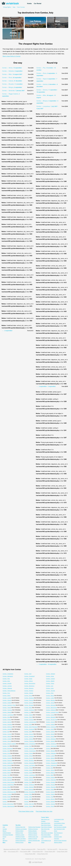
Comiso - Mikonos (50, 772)
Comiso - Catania (7, 702)
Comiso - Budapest (29, 698)
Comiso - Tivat (49, 796)
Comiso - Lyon (49, 686)
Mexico (4, 831)
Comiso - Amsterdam (8, 673)
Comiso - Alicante (7, 700)
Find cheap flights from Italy (44, 811)
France (4, 836)
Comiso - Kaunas (50, 792)
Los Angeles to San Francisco (59, 820)
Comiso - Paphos (50, 794)
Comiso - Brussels (28, 705)
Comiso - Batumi (7, 789)
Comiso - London (7, 698)
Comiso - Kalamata (29, 763)
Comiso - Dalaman (29, 787)
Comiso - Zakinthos (29, 779)
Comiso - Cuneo (50, 715)
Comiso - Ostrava (28, 777)
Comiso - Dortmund (29, 748)
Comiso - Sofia (28, 724)
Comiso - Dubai (50, 789)
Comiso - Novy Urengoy (9, 782)
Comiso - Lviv (27, 712)
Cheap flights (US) (37, 851)
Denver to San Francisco (60, 840)
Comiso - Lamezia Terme (52, 712)
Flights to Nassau (32, 833)
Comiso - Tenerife (50, 690)
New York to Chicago (46, 827)
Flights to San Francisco (34, 827)
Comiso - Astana (28, 770)
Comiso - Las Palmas (29, 765)
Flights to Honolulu (33, 829)
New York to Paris (45, 823)
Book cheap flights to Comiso (11, 56)
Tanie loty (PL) (41, 849)
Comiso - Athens (28, 681)
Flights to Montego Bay (34, 840)
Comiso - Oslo (27, 746)
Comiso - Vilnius (28, 755)
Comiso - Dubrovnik (51, 727)
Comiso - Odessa (7, 712)
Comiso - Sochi (6, 799)
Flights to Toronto (32, 838)
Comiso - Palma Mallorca (9, 690)
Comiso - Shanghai (51, 787)
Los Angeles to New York (46, 837)
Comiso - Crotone (7, 794)
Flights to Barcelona (21, 840)
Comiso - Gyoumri (28, 734)
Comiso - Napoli (50, 736)
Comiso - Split (27, 673)
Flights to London (20, 834)
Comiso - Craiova (7, 739)
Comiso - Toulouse (7, 710)
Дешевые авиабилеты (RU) (12, 849)
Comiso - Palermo (28, 700)
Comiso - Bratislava (51, 739)
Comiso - (48, 748)
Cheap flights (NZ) (30, 854)
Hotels (29, 3)
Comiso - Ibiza (6, 681)
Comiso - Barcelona (29, 686)
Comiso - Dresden (50, 782)
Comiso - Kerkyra (28, 739)
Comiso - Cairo (50, 688)
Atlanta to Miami (58, 842)
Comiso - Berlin (6, 695)
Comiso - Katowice (7, 724)
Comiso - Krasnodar (51, 779)
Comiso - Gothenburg (51, 765)
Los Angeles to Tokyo (59, 823)
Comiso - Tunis (28, 782)
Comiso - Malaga (50, 758)
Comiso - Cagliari (50, 678)
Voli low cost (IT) (52, 849)
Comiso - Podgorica (29, 741)
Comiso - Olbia (28, 794)
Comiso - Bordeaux (29, 760)
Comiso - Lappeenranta (30, 722)
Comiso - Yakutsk (28, 693)
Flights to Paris (19, 833)
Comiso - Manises (50, 700)
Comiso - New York (29, 804)
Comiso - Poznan (28, 758)
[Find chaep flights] (35, 863)
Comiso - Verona (50, 770)
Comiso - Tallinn (28, 717)
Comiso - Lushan (50, 755)
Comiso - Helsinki (7, 729)
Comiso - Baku (49, 775)
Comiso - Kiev (49, 767)
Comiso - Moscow (28, 789)
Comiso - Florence (29, 719)
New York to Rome (46, 825)
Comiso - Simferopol (29, 784)
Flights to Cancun (32, 834)
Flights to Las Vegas (21, 838)
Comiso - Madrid (50, 681)
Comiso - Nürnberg (7, 777)
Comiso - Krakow (50, 724)
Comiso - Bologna (28, 688)
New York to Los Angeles (45, 820)
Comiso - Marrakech (8, 676)
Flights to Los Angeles (21, 829)
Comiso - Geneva (28, 702)
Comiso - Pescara (50, 760)
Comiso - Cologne (7, 755)
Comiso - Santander (29, 729)
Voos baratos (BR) (25, 851)
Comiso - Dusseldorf (29, 676)
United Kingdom (7, 833)
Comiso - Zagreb (28, 715)
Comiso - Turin (6, 775)
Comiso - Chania (28, 753)
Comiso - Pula (6, 693)
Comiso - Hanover (50, 804)
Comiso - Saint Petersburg (31, 727)
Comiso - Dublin (28, 772)
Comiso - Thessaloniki (51, 763)
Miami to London (58, 825)
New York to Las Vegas (47, 833)
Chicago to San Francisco (58, 837)
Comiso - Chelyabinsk (29, 743)
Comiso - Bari (6, 731)
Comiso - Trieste (28, 767)
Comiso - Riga (6, 717)
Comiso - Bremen (50, 799)
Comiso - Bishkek (50, 801)
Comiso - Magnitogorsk (8, 806)
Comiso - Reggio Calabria (9, 743)
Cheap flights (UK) (50, 851)
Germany (5, 840)
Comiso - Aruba (50, 676)
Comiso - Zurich (50, 729)
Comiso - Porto (6, 753)
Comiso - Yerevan (7, 767)
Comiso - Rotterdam (51, 753)
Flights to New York (20, 827)
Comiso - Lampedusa (8, 715)
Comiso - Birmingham (29, 683)
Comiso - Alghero (50, 731)
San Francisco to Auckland (58, 833)
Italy (4, 838)
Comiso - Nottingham (8, 763)
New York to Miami (46, 834)
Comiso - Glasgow (7, 688)
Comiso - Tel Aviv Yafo (51, 719)
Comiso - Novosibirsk (29, 792)
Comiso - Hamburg (29, 736)
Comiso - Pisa (6, 678)
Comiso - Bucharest (8, 748)
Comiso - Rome (28, 695)
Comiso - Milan (28, 707)
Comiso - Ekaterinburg (8, 784)
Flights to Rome (19, 842)
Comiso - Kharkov (28, 690)
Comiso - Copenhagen (30, 751)
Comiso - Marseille (50, 717)
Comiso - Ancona (50, 722)
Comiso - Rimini (50, 806)
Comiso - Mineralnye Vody (9, 792)
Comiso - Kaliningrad (51, 746)
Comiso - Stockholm (29, 710)
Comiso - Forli (6, 746)
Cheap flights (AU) (62, 851)
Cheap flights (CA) (42, 854)
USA (4, 827)
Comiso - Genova (7, 722)
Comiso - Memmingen (51, 707)
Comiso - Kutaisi (7, 796)
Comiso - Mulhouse (7, 727)
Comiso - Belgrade (50, 705)
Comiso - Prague (7, 719)
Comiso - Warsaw (50, 751)
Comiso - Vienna (7, 741)
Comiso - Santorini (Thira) (9, 705)
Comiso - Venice (50, 702)
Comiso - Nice (6, 751)
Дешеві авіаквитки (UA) (28, 849)
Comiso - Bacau (50, 695)
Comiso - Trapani (7, 707)
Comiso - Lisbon (50, 698)
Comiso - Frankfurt (7, 758)
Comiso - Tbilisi (28, 796)
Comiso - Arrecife (7, 683)
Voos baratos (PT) (13, 851)
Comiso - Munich (7, 772)
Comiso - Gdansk (7, 736)
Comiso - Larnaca (7, 686)
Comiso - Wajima (28, 806)
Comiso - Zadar (28, 731)
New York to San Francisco (45, 830)
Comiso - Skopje (50, 734)
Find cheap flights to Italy (26, 811)
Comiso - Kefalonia (51, 710)
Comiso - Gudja (28, 678)
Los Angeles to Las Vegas (46, 841)
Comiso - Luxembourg (30, 775)
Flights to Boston (32, 831)
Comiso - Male (28, 799)
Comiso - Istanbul (50, 741)
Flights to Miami (19, 831)
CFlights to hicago (20, 836)
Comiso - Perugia (50, 784)
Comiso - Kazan (7, 770)
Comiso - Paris (49, 693)
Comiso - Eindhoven (51, 743)
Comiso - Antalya (50, 777)
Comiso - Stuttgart (50, 673)
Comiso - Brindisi (7, 765)
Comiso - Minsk (6, 787)
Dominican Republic (8, 834)
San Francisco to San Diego (59, 830)
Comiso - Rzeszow (7, 760)
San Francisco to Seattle (60, 827)
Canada (5, 829)
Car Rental (37, 3)
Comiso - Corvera (7, 734)
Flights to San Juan (33, 836)
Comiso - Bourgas (7, 779)
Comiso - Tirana (50, 683)
